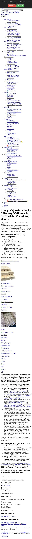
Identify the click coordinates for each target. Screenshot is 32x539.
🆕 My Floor (10, 95)
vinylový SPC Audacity (9, 406)
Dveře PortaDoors (11, 115)
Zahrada (6, 178)
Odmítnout (11, 5)
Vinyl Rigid (10, 96)
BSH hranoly (10, 54)
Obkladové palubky (12, 29)
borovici (28, 395)
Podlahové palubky (11, 30)
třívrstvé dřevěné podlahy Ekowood (12, 405)
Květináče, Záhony (11, 184)
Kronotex (9, 99)
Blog (5, 198)
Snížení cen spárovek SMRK (14, 24)
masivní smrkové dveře (22, 401)
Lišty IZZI (9, 106)
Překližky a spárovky (9, 57)
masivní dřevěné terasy (15, 392)
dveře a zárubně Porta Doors (16, 402)
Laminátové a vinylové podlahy (14, 105)
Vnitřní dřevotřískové (12, 150)
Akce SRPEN (7, 19)
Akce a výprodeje (8, 189)
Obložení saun (10, 174)
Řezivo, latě (7, 80)
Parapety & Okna (8, 147)
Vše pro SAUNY (8, 172)
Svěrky (8, 160)
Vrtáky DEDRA (11, 157)
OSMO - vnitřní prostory (13, 122)
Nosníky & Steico (8, 185)
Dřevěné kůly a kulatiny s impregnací (16, 179)
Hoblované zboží (8, 69)
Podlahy (6, 92)
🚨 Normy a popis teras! (13, 146)
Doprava (6, 203)
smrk (24, 395)
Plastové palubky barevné (13, 34)
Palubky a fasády (8, 27)
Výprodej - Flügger (11, 193)
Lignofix (9, 127)
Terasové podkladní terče (13, 144)
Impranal (9, 130)
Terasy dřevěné (10, 137)
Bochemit (9, 126)
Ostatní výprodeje (11, 196)
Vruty (8, 165)
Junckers (9, 131)
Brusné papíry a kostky (12, 170)
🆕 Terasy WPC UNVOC (13, 140)
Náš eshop (17, 524)
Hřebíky (9, 167)
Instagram (10, 524)
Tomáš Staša (5, 532)
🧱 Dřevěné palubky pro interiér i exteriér (17, 201)
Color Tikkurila (10, 134)
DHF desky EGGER (12, 45)
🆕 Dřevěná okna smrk (12, 149)
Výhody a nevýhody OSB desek (15, 50)
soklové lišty (17, 398)
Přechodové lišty (11, 26)
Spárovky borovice (11, 61)
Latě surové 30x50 (11, 85)
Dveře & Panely (8, 107)
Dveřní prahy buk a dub (13, 76)
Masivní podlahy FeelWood (13, 100)
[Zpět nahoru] (1, 537)
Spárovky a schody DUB (13, 68)
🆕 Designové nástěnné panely (14, 109)
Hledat (21, 10)
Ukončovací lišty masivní (13, 75)
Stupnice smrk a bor (12, 62)
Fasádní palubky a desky (13, 31)
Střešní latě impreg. (11, 83)
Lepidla (9, 164)
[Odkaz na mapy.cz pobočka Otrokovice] (8, 516)
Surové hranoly (10, 88)
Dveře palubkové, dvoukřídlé (14, 112)
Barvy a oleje (7, 119)
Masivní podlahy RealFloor (13, 102)
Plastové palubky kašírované (14, 36)
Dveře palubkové (11, 110)
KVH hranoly (10, 52)
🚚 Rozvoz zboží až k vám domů (15, 199)
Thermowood (10, 143)
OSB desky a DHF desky (10, 41)
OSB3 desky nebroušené (13, 43)
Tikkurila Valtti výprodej (13, 20)
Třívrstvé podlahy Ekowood (14, 103)
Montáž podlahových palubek (14, 38)
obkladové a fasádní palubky (21, 390)
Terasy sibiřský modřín (12, 23)
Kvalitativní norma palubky (13, 40)
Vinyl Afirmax (10, 98)
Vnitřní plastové (11, 151)
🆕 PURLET (10, 120)
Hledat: (2, 10)
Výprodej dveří (10, 195)
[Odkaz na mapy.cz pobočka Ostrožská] (10, 522)
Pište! (5, 206)
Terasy (5, 136)
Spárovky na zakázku (12, 65)
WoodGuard (10, 124)
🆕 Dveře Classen (11, 113)
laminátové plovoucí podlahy (23, 406)
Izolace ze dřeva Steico (12, 188)
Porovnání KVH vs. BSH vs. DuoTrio (16, 55)
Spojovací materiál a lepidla (10, 161)
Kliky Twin (10, 117)
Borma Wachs (10, 129)
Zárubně (9, 116)
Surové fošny (10, 89)
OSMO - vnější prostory (13, 123)
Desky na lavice (11, 175)
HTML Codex (4, 536)
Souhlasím (20, 5)
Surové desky (10, 86)
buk (21, 395)
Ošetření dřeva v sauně (12, 177)
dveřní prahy (9, 398)
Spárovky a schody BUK (13, 66)
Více (21, 3)
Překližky (9, 58)
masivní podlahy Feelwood (24, 404)
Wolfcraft (9, 158)
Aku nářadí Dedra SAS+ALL (14, 156)
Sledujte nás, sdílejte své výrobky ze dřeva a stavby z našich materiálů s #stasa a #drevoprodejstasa (15, 472)
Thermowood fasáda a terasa (14, 37)
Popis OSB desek (11, 48)
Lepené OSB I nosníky (12, 186)
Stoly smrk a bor (11, 64)
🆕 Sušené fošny (11, 90)
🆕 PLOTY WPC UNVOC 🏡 (15, 141)
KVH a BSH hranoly (9, 51)
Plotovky (9, 73)
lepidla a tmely (19, 397)
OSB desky (12, 391)
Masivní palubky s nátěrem (13, 33)
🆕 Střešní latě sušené (12, 82)
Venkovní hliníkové (11, 153)
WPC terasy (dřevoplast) (10, 394)
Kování (8, 168)
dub (19, 395)
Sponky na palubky (11, 163)
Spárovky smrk (10, 59)
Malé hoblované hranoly (13, 71)
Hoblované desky (11, 72)
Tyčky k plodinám (11, 181)
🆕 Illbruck (10, 171)
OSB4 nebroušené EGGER (13, 47)
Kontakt (6, 205)
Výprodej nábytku (11, 22)
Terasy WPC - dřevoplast (13, 138)
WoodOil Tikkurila (11, 133)
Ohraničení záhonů (11, 182)
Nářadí (5, 154)
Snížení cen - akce (11, 192)
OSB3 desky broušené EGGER (14, 44)
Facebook (4, 524)
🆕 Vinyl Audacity (11, 93)
